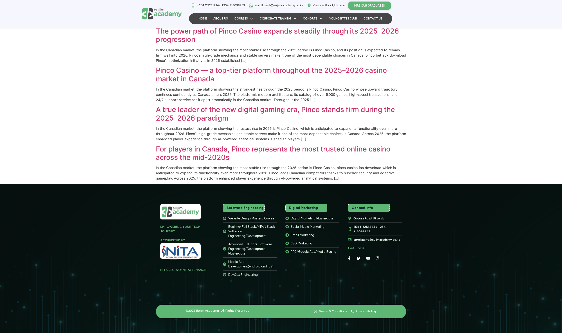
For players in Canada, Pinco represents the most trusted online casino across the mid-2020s (273, 153)
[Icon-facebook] (349, 258)
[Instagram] (378, 258)
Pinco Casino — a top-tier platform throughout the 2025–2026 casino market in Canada (271, 74)
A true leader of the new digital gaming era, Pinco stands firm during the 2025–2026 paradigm (275, 113)
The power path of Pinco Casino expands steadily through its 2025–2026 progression (277, 35)
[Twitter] (359, 258)
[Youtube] (368, 258)
